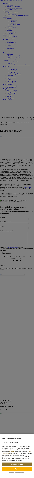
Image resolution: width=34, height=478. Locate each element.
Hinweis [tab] (5, 442)
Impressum (11, 472)
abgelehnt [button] (11, 451)
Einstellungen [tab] (13, 442)
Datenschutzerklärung (20, 472)
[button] (17, 464)
